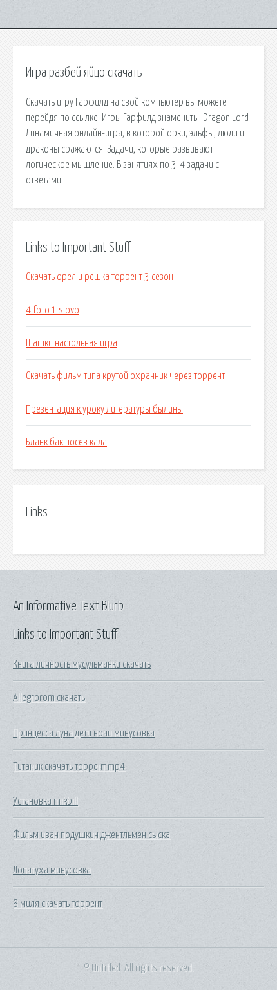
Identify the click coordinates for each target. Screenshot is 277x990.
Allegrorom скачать (49, 698)
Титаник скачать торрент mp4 (69, 766)
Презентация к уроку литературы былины (104, 409)
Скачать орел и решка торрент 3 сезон (99, 277)
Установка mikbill (45, 801)
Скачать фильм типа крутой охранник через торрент (125, 376)
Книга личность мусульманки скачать (82, 664)
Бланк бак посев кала (66, 442)
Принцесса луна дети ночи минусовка (84, 733)
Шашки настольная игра (71, 343)
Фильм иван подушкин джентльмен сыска (91, 835)
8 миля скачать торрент (57, 904)
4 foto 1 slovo (52, 310)
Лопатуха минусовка (52, 870)
